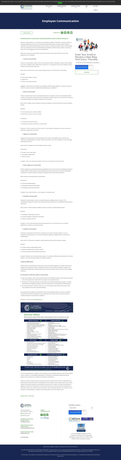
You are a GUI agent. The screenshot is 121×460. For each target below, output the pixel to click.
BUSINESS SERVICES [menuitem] (61, 6)
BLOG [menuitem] (86, 6)
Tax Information (24, 437)
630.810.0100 (26, 415)
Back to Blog (27, 33)
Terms (69, 446)
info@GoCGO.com (38, 299)
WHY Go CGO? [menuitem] (49, 6)
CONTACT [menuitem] (96, 10)
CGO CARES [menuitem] (95, 6)
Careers (42, 410)
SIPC (47, 449)
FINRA (44, 449)
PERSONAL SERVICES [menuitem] (75, 6)
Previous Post (24, 395)
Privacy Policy (75, 446)
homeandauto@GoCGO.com (27, 428)
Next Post (31, 395)
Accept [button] (59, 3)
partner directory (45, 411)
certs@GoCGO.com (25, 421)
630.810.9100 (27, 413)
